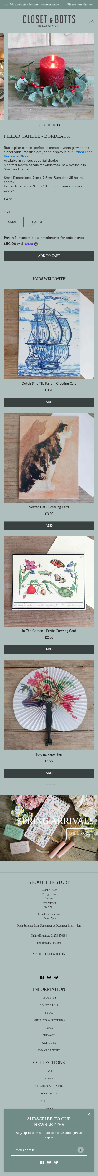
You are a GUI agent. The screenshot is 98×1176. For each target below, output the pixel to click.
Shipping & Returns (49, 1020)
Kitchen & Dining (49, 1085)
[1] (39, 125)
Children (49, 1100)
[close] (89, 1114)
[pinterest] (56, 1162)
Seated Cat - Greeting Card (49, 507)
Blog (49, 1012)
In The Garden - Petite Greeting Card (49, 631)
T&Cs (49, 1027)
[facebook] (41, 1162)
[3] (49, 125)
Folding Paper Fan (49, 754)
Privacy (49, 1035)
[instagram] (49, 1162)
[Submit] (80, 1150)
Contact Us (49, 1005)
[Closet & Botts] (49, 21)
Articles (49, 1042)
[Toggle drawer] (6, 21)
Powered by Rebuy (49, 784)
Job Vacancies (49, 1050)
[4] (54, 125)
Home (49, 1078)
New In (49, 1070)
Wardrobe (49, 1093)
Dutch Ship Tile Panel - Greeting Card (49, 383)
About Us (49, 997)
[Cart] (91, 21)
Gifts (49, 1108)
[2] (44, 125)
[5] (58, 125)
